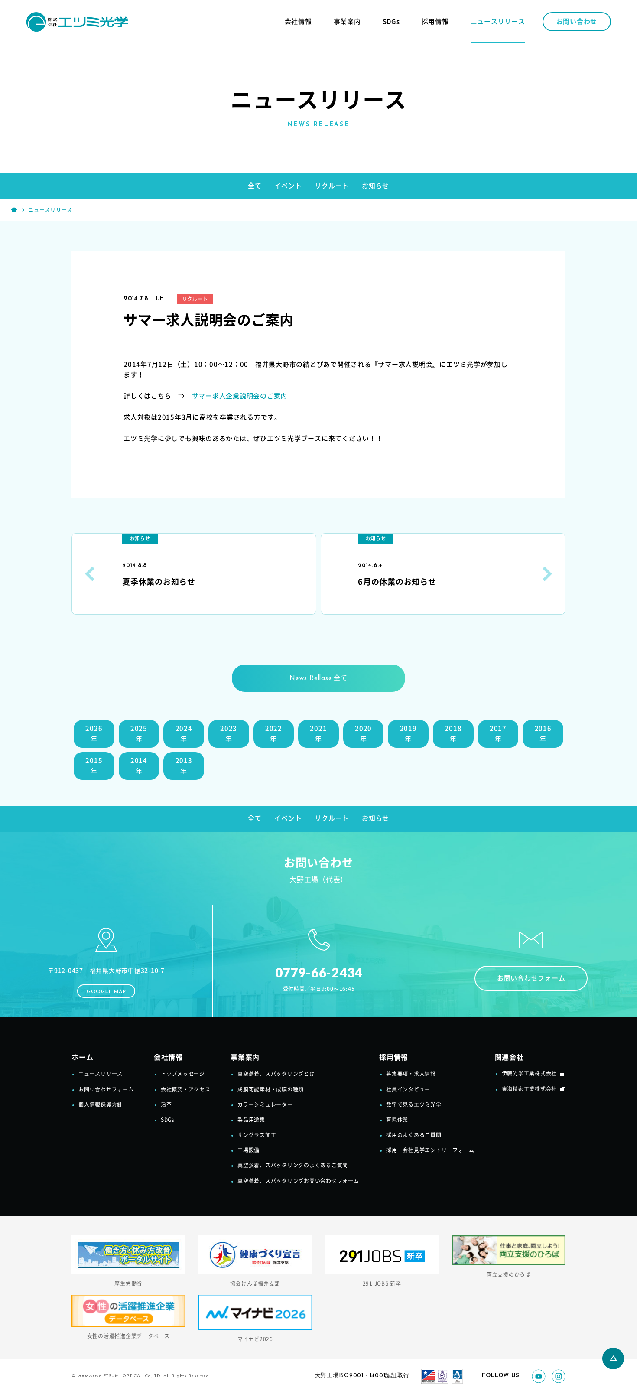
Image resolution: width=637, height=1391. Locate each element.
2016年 (543, 733)
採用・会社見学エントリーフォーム (430, 1150)
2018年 (453, 733)
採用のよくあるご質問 (414, 1134)
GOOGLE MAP (106, 991)
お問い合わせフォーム (531, 978)
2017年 (498, 733)
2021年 (318, 733)
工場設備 (248, 1150)
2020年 (363, 733)
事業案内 (347, 21)
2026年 (93, 733)
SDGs (391, 21)
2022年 (273, 733)
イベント (288, 185)
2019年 (408, 733)
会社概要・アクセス (186, 1089)
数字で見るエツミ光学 (414, 1104)
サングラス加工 (256, 1134)
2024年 (184, 733)
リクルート (332, 185)
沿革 (166, 1104)
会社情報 (298, 21)
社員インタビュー (408, 1089)
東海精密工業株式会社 (529, 1088)
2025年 (138, 733)
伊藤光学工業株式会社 (529, 1073)
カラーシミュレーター (265, 1104)
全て (255, 185)
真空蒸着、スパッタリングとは (276, 1073)
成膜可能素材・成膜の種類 (270, 1089)
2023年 (228, 733)
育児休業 (397, 1119)
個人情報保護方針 (100, 1104)
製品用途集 (251, 1119)
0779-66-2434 (318, 972)
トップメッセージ (183, 1073)
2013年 (184, 765)
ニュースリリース (498, 21)
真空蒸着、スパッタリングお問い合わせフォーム (298, 1180)
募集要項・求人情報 (411, 1073)
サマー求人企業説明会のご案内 (240, 396)
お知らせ (375, 185)
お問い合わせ (577, 21)
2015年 (93, 765)
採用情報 (435, 21)
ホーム (82, 1057)
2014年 (138, 765)
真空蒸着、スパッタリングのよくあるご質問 (292, 1165)
